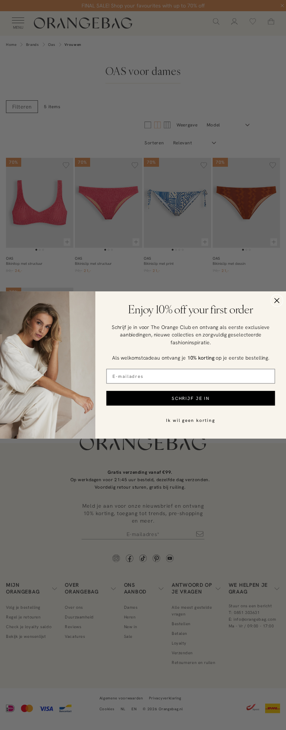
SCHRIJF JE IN (191, 398)
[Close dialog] (277, 300)
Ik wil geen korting (190, 420)
